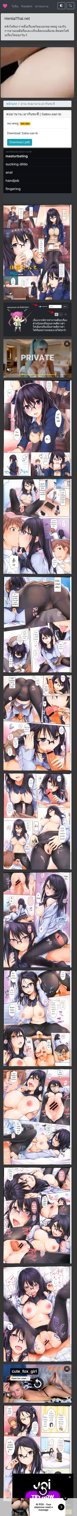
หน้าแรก (11, 103)
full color (25, 123)
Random (26, 6)
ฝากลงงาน (41, 6)
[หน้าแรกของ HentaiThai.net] (5, 5)
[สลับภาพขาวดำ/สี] (61, 5)
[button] (19, 142)
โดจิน (14, 6)
